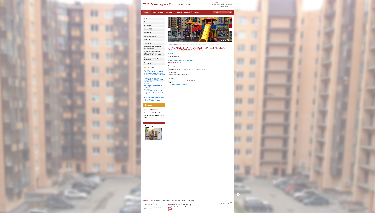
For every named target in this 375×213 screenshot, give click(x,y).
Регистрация (148, 63)
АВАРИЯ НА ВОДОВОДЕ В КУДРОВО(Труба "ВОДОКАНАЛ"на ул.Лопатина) (154, 80)
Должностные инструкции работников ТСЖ (152, 47)
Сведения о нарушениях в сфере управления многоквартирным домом (152, 53)
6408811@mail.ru (153, 110)
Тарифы (146, 22)
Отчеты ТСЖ (148, 29)
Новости (175, 44)
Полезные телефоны (179, 200)
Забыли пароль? (181, 84)
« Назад (170, 53)
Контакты (166, 200)
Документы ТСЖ (149, 25)
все (153, 67)
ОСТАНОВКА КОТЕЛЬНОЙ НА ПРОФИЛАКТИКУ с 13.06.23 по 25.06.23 (153, 92)
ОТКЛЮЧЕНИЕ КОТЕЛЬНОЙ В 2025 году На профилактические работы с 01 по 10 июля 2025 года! (154, 73)
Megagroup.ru (225, 203)
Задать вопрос (156, 200)
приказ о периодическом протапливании (181, 60)
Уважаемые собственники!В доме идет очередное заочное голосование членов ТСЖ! (154, 99)
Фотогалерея (148, 43)
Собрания (147, 39)
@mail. (170, 209)
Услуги (146, 18)
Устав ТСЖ (147, 32)
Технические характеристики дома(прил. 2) (153, 58)
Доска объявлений (150, 36)
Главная (170, 44)
